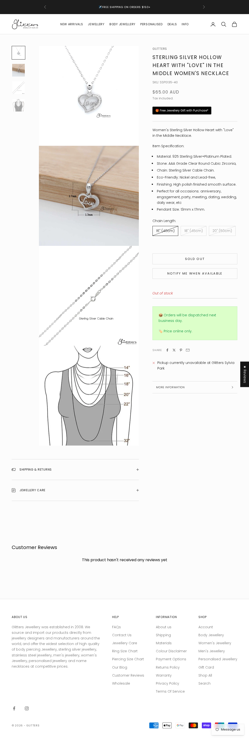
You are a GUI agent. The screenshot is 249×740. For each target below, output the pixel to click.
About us (163, 627)
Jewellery (96, 24)
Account (205, 627)
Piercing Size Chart (128, 659)
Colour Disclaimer (171, 651)
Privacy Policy (167, 683)
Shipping (163, 635)
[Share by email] (188, 350)
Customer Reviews (128, 675)
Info (185, 24)
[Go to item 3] (18, 88)
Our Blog (119, 667)
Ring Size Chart (125, 651)
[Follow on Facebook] (14, 708)
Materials (164, 643)
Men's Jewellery (211, 651)
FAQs (116, 627)
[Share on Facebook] (167, 350)
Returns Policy (168, 667)
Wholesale (121, 683)
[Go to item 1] (18, 53)
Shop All (205, 675)
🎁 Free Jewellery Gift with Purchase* (181, 110)
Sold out (195, 259)
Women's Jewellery (214, 643)
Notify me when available (195, 273)
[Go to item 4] (18, 105)
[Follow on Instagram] (26, 708)
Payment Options (171, 659)
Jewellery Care (124, 643)
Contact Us (122, 635)
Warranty (164, 675)
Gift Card (206, 667)
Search (204, 683)
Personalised (151, 24)
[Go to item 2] (18, 70)
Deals (172, 24)
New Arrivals (71, 24)
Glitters (159, 49)
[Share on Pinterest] (181, 350)
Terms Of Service (170, 691)
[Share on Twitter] (174, 350)
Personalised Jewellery (217, 659)
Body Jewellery (122, 24)
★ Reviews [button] (244, 374)
